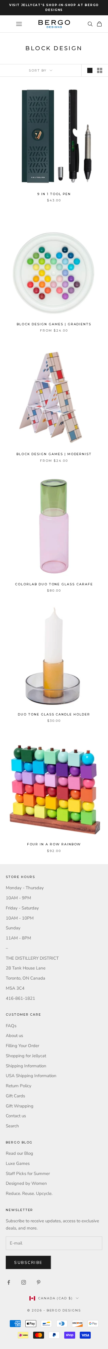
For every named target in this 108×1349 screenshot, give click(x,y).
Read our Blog (19, 1153)
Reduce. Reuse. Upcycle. (29, 1193)
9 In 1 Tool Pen (54, 194)
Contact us (16, 1116)
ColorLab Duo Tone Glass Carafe (54, 584)
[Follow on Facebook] (9, 1282)
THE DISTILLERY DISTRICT (32, 958)
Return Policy (18, 1086)
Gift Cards (15, 1096)
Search (12, 1126)
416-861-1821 (20, 998)
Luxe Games (18, 1163)
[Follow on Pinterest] (38, 1282)
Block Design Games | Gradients (54, 324)
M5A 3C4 (15, 988)
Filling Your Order (22, 1046)
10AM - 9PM (18, 898)
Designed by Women (26, 1183)
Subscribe (28, 1262)
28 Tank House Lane (26, 968)
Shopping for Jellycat (26, 1056)
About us (14, 1035)
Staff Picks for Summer (28, 1173)
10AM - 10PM (20, 918)
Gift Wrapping (19, 1106)
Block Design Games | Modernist (54, 454)
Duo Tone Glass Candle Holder (54, 714)
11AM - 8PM (18, 938)
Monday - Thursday (25, 888)
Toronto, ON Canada (25, 978)
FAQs (11, 1026)
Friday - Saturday (22, 908)
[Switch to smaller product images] (99, 70)
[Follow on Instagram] (23, 1282)
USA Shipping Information (31, 1076)
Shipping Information (26, 1066)
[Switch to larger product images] (89, 70)
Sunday (13, 928)
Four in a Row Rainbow (54, 844)
